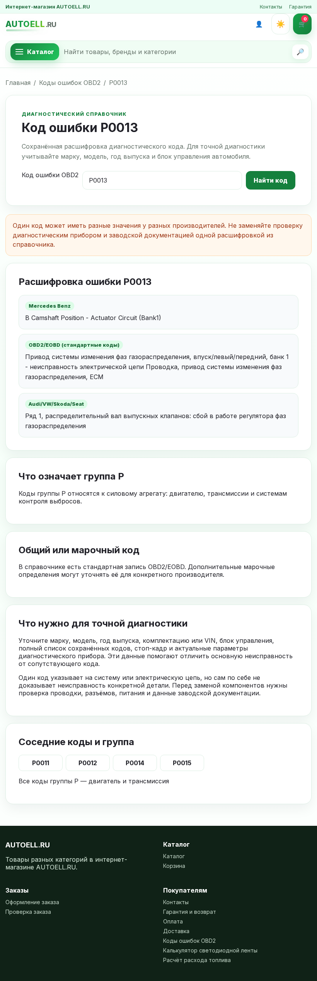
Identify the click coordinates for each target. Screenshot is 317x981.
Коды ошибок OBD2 (70, 82)
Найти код (271, 180)
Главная (18, 82)
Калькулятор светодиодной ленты (210, 950)
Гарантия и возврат (189, 911)
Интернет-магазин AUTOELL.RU (47, 6)
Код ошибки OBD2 (50, 175)
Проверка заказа (28, 911)
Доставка (176, 931)
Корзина (174, 865)
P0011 (40, 763)
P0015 (182, 763)
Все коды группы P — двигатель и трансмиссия (94, 781)
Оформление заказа (32, 902)
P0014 (135, 763)
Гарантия (300, 6)
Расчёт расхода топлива (197, 960)
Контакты (271, 6)
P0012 (87, 763)
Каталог (174, 856)
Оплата (173, 921)
